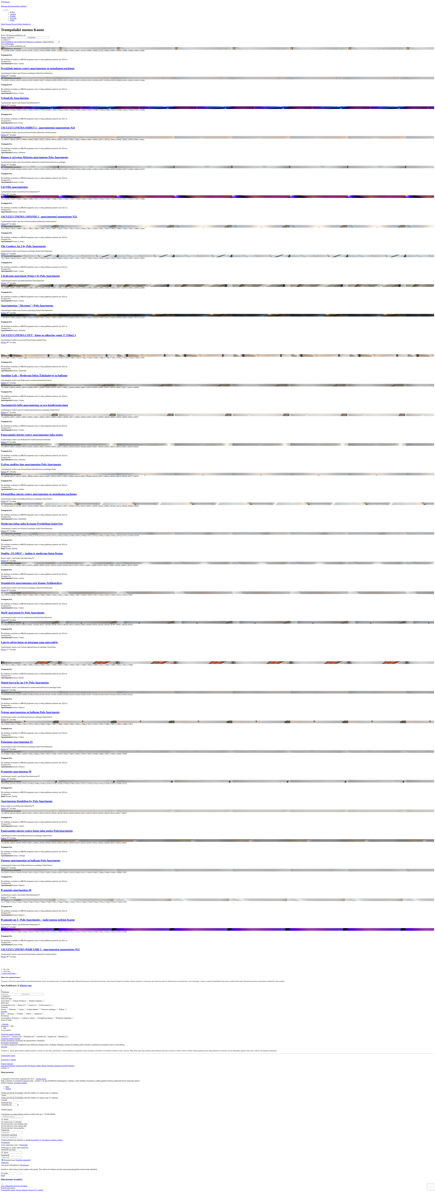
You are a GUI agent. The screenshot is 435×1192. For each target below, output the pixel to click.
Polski (12, 20)
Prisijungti (13, 6)
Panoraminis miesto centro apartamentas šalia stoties (32, 434)
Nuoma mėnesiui (7, 1064)
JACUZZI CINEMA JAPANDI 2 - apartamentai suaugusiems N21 (39, 216)
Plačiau (3, 76)
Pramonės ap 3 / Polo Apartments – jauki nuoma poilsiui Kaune (38, 919)
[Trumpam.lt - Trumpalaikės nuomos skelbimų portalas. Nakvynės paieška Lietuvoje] (5, 2)
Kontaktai (11, 1066)
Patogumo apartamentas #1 (17, 741)
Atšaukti (17, 1034)
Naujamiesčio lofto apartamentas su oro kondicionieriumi (34, 405)
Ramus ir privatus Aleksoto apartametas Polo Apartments (34, 157)
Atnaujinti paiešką (7, 1034)
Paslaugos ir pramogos (34, 42)
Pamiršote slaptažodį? (23, 1160)
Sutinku (8, 1089)
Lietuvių (13, 14)
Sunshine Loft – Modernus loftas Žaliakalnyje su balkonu (34, 375)
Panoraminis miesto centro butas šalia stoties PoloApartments (37, 830)
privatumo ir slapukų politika (52, 1140)
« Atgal (3, 973)
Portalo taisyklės (21, 1066)
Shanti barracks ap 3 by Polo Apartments (25, 682)
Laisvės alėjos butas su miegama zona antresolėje (29, 642)
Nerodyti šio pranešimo (19, 1186)
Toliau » (14, 973)
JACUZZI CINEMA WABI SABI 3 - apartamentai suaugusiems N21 (40, 949)
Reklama (71, 1066)
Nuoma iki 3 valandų (8, 1060)
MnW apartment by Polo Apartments (22, 612)
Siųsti (3, 1175)
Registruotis (13, 1043)
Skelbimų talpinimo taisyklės (57, 1066)
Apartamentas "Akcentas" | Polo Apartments (27, 305)
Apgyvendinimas (7, 42)
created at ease (41, 1079)
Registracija (5, 6)
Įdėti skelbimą (22, 6)
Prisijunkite (5, 1043)
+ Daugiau (4, 1024)
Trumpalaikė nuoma (8, 1056)
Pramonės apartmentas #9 (16, 771)
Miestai (44, 1066)
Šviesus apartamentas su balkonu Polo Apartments (30, 712)
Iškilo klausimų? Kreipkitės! (11, 1179)
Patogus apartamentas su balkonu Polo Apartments (30, 860)
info (12, 44)
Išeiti (7, 1087)
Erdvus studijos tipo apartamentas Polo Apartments (31, 464)
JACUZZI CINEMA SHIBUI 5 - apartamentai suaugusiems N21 (38, 127)
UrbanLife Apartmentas (15, 98)
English (12, 16)
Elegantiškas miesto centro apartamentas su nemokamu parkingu (39, 494)
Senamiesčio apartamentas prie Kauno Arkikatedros (31, 583)
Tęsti (2, 1186)
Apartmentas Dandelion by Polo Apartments (26, 801)
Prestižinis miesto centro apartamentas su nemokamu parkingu (37, 68)
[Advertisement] (42, 349)
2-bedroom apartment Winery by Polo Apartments (30, 275)
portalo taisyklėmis (32, 1140)
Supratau (4, 1047)
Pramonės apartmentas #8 (16, 890)
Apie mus (4, 1066)
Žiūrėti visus (26, 985)
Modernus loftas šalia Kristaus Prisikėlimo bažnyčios (32, 523)
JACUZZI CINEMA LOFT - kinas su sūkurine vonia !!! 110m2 (38, 335)
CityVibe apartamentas (14, 186)
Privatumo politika (34, 1066)
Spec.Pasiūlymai (19, 42)
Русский (13, 18)
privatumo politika (20, 1083)
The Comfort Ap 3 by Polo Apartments (23, 246)
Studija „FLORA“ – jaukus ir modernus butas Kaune (32, 553)
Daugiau (4, 1011)
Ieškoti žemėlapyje (24, 24)
